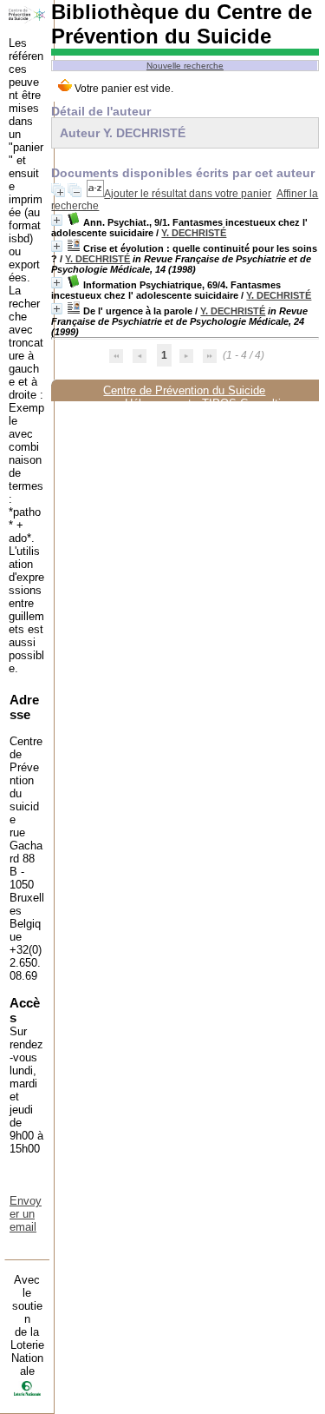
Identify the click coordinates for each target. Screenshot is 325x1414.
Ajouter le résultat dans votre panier (187, 194)
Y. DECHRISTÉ (193, 233)
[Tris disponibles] (95, 194)
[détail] (56, 220)
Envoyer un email (26, 1213)
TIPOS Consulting (247, 403)
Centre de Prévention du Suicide (184, 390)
